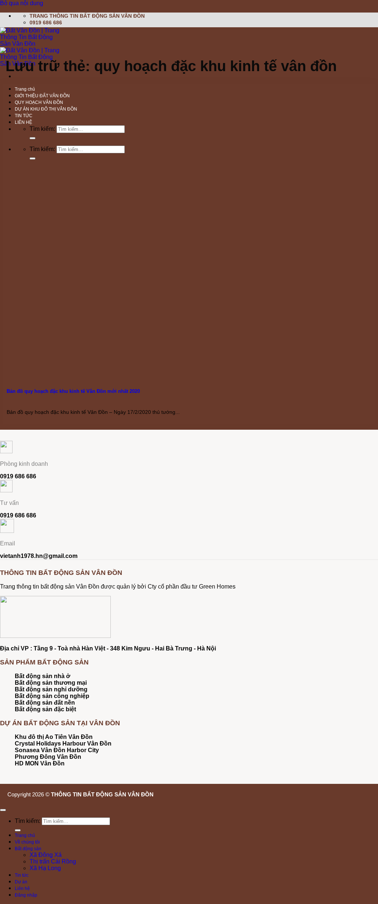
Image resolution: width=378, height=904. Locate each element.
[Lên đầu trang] (3, 810)
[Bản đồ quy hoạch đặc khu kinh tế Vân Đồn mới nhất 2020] (58, 373)
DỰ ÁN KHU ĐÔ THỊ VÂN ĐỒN (46, 109)
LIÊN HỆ (23, 122)
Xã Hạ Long (45, 868)
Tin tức (21, 875)
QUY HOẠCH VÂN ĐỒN (39, 102)
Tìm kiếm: (42, 129)
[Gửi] (32, 138)
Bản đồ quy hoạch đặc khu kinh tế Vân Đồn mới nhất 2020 (73, 391)
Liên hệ (22, 888)
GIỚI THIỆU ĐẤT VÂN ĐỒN (42, 95)
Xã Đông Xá (46, 855)
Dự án (21, 881)
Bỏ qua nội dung (21, 3)
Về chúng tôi (27, 842)
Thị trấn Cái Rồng (53, 861)
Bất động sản (28, 848)
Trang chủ (25, 89)
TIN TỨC (23, 115)
